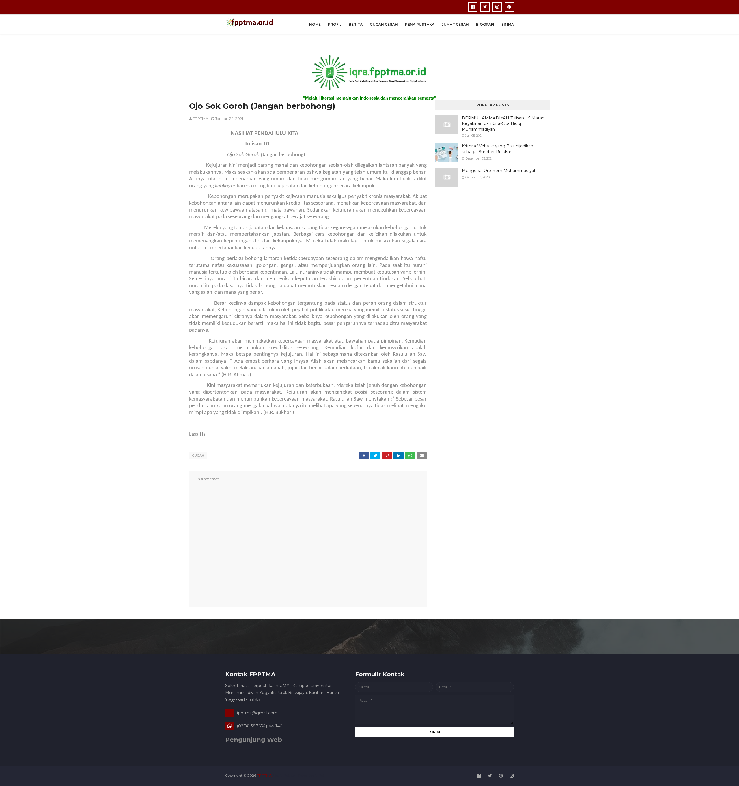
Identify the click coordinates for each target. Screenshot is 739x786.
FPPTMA (200, 118)
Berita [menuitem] (356, 24)
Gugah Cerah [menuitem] (384, 24)
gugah (198, 456)
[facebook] (472, 7)
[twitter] (485, 7)
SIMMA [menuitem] (507, 24)
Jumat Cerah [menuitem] (455, 24)
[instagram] (497, 7)
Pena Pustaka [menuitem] (419, 24)
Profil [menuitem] (334, 24)
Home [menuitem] (315, 24)
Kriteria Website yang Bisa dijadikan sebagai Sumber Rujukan (497, 148)
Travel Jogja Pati (311, 775)
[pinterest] (509, 7)
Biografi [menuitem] (485, 24)
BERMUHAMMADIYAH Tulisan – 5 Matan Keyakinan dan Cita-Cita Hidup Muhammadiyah (503, 123)
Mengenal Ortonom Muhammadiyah (499, 170)
